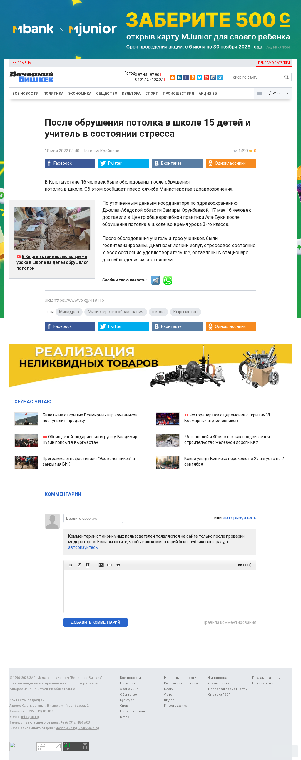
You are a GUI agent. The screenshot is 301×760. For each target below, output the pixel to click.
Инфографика (175, 706)
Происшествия (178, 93)
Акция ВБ (208, 93)
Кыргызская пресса (181, 683)
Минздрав (69, 311)
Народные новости (180, 678)
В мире (125, 717)
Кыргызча (21, 63)
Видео (169, 700)
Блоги (169, 689)
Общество (106, 93)
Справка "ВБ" (219, 694)
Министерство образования (115, 311)
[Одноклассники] (192, 77)
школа (158, 311)
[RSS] (172, 77)
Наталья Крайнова (101, 151)
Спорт (151, 93)
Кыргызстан (185, 311)
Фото (168, 694)
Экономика (79, 93)
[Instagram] (213, 77)
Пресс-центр (262, 683)
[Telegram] (220, 77)
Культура (131, 93)
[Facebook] (186, 77)
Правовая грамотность (227, 689)
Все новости (25, 93)
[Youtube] (206, 77)
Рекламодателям (274, 63)
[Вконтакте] (179, 77)
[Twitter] (199, 77)
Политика (53, 93)
